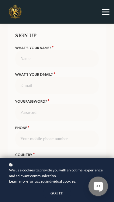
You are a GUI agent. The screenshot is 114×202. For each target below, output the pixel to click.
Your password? (32, 101)
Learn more (18, 181)
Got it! (57, 193)
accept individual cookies (55, 181)
